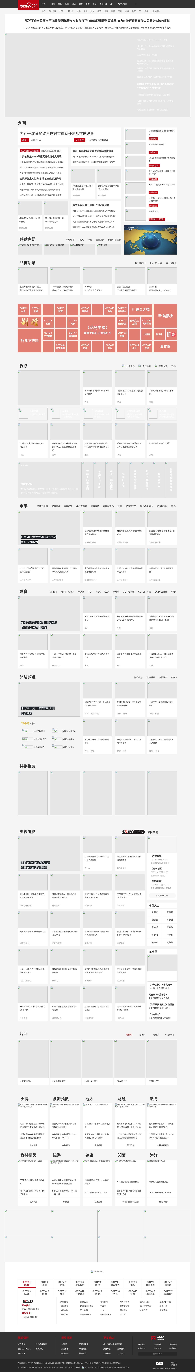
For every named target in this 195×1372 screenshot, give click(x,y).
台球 (151, 665)
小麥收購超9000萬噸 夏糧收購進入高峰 (41, 156)
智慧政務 (157, 1348)
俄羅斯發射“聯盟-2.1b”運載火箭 (29, 220)
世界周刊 (120, 906)
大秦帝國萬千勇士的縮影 (159, 1008)
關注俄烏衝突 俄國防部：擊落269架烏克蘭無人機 (64, 570)
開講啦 (103, 1306)
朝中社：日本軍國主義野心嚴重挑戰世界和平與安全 (94, 211)
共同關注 (153, 206)
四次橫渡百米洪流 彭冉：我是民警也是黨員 (97, 858)
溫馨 (157, 751)
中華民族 (163, 1310)
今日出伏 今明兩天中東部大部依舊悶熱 (97, 392)
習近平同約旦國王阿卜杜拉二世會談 (152, 40)
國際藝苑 (123, 1310)
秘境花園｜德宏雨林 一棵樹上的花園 (152, 110)
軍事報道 (56, 506)
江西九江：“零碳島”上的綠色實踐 (97, 1125)
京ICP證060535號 (24, 1367)
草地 (151, 714)
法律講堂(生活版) (156, 219)
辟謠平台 (107, 1349)
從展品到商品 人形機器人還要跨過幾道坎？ (32, 971)
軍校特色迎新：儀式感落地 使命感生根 (82, 187)
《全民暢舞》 (157, 856)
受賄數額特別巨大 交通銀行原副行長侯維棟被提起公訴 (129, 445)
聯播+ (25, 140)
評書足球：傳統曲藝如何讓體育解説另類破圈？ (64, 1125)
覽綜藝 (155, 920)
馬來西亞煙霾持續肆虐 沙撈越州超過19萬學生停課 (93, 222)
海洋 (154, 1155)
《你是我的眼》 (58, 1081)
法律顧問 (121, 1349)
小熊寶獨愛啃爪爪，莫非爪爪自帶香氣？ (129, 741)
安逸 (93, 751)
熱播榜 (167, 316)
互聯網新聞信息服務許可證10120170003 (32, 1363)
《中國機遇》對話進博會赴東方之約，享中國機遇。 (63, 288)
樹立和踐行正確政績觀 (30, 151)
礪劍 (120, 506)
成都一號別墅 (68, 747)
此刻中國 (34, 411)
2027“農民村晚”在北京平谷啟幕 (32, 1182)
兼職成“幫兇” (154, 211)
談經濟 (155, 935)
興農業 (170, 935)
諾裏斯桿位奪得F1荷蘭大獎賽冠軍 (129, 655)
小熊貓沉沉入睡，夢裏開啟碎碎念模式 (161, 741)
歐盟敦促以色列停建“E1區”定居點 (91, 205)
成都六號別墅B (40, 739)
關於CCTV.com (24, 1349)
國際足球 (56, 665)
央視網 (64, 1344)
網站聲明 (21, 1353)
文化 (85, 11)
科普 (99, 11)
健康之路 (56, 981)
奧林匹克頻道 (67, 592)
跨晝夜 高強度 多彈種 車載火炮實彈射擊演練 (162, 532)
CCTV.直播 (122, 4)
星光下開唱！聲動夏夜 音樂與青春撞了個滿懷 (32, 896)
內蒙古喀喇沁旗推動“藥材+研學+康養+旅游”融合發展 (64, 1182)
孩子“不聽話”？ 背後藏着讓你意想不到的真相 (97, 896)
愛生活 (155, 927)
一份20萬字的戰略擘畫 (97, 140)
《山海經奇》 (155, 1014)
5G (140, 11)
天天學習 (79, 140)
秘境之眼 (64, 1314)
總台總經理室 (41, 1344)
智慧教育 (173, 1348)
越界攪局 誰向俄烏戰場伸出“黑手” (32, 933)
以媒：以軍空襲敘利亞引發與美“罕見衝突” (32, 570)
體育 (81, 4)
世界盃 (81, 592)
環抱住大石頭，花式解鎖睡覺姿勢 (97, 741)
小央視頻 (130, 366)
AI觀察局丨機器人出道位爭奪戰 (161, 392)
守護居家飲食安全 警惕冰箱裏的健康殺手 (129, 971)
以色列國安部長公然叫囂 (159, 443)
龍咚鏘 (162, 411)
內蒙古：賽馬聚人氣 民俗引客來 (162, 185)
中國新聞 (153, 179)
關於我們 (142, 1344)
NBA (98, 592)
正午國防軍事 (25, 580)
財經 (74, 4)
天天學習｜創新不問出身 (147, 55)
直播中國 (103, 4)
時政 (44, 4)
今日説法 (64, 1306)
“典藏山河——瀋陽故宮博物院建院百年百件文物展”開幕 (32, 1136)
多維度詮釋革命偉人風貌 (159, 998)
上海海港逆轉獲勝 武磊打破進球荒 (97, 655)
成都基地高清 (39, 731)
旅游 (92, 11)
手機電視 (82, 1349)
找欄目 (147, 334)
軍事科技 (95, 506)
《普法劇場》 (157, 881)
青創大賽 (162, 366)
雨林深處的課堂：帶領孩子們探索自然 (32, 1192)
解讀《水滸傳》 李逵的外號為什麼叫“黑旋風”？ (129, 933)
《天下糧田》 (25, 1081)
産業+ (147, 11)
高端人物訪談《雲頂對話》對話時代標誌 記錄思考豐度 (31, 288)
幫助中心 (82, 1353)
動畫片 (142, 1034)
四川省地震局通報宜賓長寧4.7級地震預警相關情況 (93, 157)
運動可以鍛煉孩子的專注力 (96, 1192)
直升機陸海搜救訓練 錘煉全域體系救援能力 (97, 570)
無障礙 (158, 6)
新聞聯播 (153, 139)
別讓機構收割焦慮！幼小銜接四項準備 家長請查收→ (161, 1136)
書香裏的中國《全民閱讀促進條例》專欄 (129, 1192)
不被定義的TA (133, 411)
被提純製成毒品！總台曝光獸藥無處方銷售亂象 (64, 896)
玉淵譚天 (100, 240)
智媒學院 (157, 1344)
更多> (174, 366)
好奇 (125, 714)
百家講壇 (120, 943)
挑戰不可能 (144, 1302)
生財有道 (23, 1018)
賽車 (119, 665)
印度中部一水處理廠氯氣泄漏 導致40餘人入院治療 (93, 227)
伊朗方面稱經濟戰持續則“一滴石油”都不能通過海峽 (94, 216)
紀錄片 (156, 1034)
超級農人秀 (57, 1018)
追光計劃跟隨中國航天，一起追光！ (160, 288)
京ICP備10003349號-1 (72, 1367)
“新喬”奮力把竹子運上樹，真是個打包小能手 (97, 704)
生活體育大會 (155, 263)
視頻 (67, 4)
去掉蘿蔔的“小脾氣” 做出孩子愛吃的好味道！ (129, 1008)
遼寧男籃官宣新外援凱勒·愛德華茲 (97, 618)
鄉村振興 (52, 11)
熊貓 (94, 4)
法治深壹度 (57, 943)
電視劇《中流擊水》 (158, 994)
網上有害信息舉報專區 (112, 1344)
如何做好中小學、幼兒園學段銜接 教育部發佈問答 (40, 195)
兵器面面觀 (81, 506)
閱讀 (120, 11)
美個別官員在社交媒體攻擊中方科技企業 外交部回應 (41, 167)
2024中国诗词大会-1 (30, 1309)
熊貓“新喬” (95, 714)
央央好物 (156, 11)
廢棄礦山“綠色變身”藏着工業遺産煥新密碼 (154, 77)
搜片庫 (159, 334)
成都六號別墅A (69, 731)
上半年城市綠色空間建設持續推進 (34, 162)
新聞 (53, 4)
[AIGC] (148, 4)
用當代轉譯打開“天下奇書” (159, 1018)
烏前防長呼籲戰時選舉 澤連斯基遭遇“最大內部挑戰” (97, 971)
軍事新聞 (76, 195)
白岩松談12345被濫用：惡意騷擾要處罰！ (130, 392)
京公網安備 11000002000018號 (96, 1367)
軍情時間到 (162, 506)
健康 (106, 11)
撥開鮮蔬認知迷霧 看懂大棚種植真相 (97, 1008)
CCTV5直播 (128, 592)
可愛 (124, 751)
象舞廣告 (39, 1349)
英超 (119, 628)
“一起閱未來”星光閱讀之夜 (128, 1182)
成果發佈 (173, 1344)
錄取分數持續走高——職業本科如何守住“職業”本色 (161, 1125)
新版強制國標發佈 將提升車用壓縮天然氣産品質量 (40, 173)
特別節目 (169, 1034)
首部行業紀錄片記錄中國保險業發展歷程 (127, 288)
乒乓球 (116, 592)
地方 (44, 11)
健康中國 (88, 906)
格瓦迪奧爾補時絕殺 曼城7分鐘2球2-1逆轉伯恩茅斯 (130, 618)
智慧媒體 (142, 1348)
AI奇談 (65, 411)
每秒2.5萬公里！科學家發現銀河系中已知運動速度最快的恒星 (64, 446)
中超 (90, 592)
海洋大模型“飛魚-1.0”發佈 (160, 1192)
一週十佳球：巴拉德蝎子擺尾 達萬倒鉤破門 (64, 655)
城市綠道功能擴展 (55, 162)
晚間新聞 (104, 1302)
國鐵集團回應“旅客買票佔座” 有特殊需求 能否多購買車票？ (97, 445)
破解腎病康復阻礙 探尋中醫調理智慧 (64, 971)
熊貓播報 (150, 677)
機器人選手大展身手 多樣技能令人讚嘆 (32, 655)
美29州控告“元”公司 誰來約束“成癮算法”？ (129, 896)
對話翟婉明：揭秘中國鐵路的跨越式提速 (129, 858)
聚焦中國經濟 (114, 240)
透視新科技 (89, 1018)
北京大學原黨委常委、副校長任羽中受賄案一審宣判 (94, 162)
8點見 (81, 240)
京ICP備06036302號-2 (40, 1367)
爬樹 (86, 714)
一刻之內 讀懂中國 (37, 414)
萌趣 (86, 751)
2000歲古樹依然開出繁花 (159, 988)
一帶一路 (70, 11)
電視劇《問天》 (156, 975)
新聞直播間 (154, 166)
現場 (86, 402)
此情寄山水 (36, 140)
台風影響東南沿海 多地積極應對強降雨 (40, 178)
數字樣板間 (140, 263)
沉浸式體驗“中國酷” (157, 144)
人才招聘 (121, 1353)
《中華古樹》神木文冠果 (160, 984)
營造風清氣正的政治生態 (51, 151)
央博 (79, 11)
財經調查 (56, 906)
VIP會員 (53, 592)
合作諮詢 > (157, 1354)
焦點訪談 (153, 152)
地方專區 (32, 341)
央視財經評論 (25, 981)
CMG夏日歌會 (26, 906)
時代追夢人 (121, 868)
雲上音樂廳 (171, 263)
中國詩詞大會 (105, 1314)
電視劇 (129, 1034)
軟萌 (157, 714)
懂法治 (155, 942)
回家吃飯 (120, 1018)
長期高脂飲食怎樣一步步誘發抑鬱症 (97, 1182)
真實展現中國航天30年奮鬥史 (161, 978)
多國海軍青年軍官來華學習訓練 (161, 570)
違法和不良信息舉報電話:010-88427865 (106, 1363)
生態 (61, 11)
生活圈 (122, 1314)
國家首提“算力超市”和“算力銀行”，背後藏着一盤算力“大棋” (129, 1125)
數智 (134, 11)
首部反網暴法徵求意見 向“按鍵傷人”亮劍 (65, 933)
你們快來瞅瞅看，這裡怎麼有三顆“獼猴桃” (129, 704)
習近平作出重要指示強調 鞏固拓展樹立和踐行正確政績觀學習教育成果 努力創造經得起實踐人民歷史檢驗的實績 (97, 20)
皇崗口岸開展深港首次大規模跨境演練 (93, 151)
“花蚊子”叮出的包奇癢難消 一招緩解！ (32, 445)
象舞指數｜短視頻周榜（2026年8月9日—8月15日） (64, 1136)
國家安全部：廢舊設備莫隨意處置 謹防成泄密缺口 (40, 190)
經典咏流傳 (124, 1302)
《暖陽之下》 (154, 1081)
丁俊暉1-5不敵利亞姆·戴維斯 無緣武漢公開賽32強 (161, 655)
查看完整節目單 (162, 895)
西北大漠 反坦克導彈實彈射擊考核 (129, 532)
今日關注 (88, 981)
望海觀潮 (99, 411)
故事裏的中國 (165, 1302)
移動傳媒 (65, 1353)
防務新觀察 (42, 506)
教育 (88, 4)
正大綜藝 (84, 1310)
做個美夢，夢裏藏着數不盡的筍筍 (161, 704)
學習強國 (70, 240)
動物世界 (163, 1306)
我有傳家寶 (124, 1306)
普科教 (170, 927)
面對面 (87, 868)
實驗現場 (120, 981)
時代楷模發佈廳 (86, 1306)
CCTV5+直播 (144, 592)
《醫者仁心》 (122, 1081)
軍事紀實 (68, 506)
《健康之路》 (157, 868)
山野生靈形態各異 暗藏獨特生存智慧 (64, 1008)
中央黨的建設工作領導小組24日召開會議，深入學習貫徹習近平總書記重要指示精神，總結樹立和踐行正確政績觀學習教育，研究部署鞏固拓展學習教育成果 (97, 28)
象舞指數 (61, 1099)
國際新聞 (23, 228)
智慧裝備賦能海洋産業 (158, 1182)
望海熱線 (107, 1353)
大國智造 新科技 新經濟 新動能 (93, 288)
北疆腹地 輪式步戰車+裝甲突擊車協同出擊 (130, 570)
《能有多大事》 (90, 1081)
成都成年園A (68, 739)
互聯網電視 (83, 1344)
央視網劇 (146, 366)
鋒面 (90, 240)
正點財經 (153, 192)
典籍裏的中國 (85, 1314)
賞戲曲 (170, 942)
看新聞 (155, 912)
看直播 (165, 347)
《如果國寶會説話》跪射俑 (161, 1004)
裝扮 (119, 714)
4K (111, 4)
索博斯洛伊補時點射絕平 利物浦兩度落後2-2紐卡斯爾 (161, 618)
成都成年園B (39, 747)
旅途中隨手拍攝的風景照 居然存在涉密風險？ (97, 933)
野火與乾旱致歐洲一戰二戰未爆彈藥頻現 (55, 220)
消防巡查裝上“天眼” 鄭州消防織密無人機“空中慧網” (97, 1136)
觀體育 (170, 912)
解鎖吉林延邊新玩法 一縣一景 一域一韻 (64, 1192)
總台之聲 (21, 1344)
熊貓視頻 (138, 677)
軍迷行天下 (131, 506)
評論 (60, 4)
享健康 (170, 920)
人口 (102, 1310)
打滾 (119, 751)
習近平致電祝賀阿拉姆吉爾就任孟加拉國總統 (57, 133)
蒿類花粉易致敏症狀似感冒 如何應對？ (108, 187)
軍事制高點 (108, 506)
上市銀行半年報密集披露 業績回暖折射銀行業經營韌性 (129, 1136)
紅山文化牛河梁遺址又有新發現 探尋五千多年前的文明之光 (32, 1125)
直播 (28, 723)
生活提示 (143, 1310)
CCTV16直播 (161, 592)
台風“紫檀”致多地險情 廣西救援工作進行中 (97, 532)
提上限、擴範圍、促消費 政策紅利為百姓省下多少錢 (41, 184)
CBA (106, 592)
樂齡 (113, 11)
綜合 (22, 665)
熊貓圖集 (163, 677)
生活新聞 (102, 195)
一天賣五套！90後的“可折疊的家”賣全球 (32, 1008)
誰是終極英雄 (146, 506)
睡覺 (151, 751)
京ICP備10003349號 (56, 1367)
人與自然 (64, 1310)
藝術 (127, 11)
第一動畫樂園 (145, 1306)
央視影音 (65, 1349)
